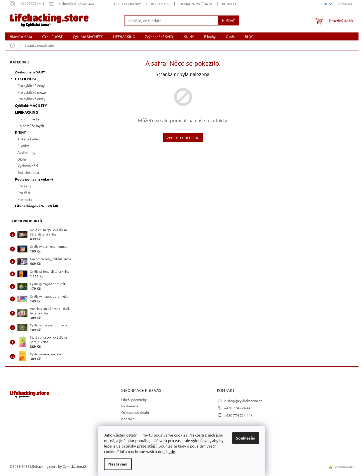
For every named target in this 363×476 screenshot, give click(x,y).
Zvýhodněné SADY (30, 72)
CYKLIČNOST (26, 78)
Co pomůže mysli (30, 125)
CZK (324, 4)
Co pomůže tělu (29, 119)
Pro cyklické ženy (31, 85)
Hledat (228, 20)
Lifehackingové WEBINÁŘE (37, 206)
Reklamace (160, 4)
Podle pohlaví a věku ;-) (34, 179)
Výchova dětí (27, 165)
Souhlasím (245, 438)
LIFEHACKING (26, 112)
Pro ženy (24, 186)
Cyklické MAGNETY (31, 105)
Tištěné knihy (28, 139)
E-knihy (23, 145)
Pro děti (23, 192)
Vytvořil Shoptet (344, 467)
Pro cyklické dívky (31, 98)
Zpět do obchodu (183, 138)
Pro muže (24, 199)
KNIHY (20, 132)
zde (172, 451)
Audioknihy (26, 152)
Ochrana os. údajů (195, 4)
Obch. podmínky (127, 4)
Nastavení (117, 464)
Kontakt (229, 4)
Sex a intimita (28, 172)
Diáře (21, 159)
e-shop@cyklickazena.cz (243, 400)
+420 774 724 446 (238, 408)
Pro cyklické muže (31, 92)
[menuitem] (21, 36)
